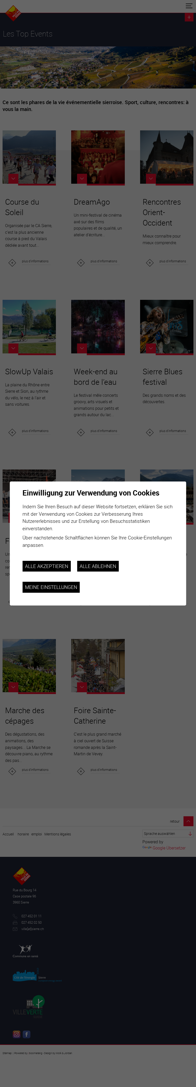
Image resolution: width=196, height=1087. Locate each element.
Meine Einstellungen (51, 587)
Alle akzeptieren (46, 566)
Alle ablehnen (98, 566)
